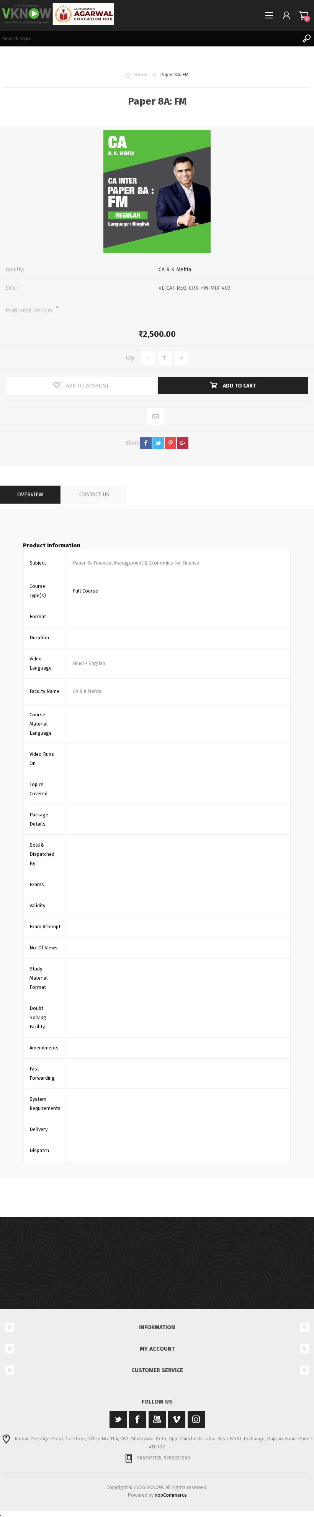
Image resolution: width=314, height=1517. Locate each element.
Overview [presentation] (30, 494)
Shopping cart (303, 15)
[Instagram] (196, 1419)
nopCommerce (171, 1495)
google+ (182, 443)
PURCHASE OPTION (30, 310)
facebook (146, 443)
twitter (158, 443)
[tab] (30, 495)
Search (306, 38)
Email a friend (156, 417)
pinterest (170, 443)
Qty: (131, 358)
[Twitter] (118, 1419)
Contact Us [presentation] (94, 494)
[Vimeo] (176, 1419)
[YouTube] (157, 1419)
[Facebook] (137, 1419)
